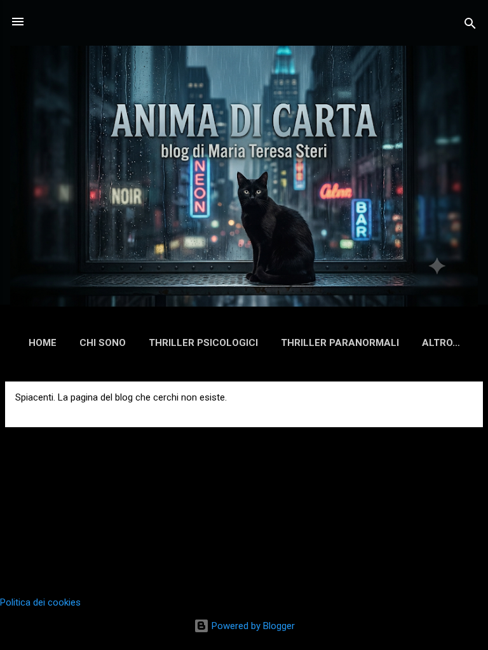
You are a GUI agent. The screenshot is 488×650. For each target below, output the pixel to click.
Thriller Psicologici (203, 342)
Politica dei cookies (40, 602)
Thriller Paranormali (340, 342)
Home (43, 342)
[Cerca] (470, 25)
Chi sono (102, 342)
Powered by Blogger (252, 626)
